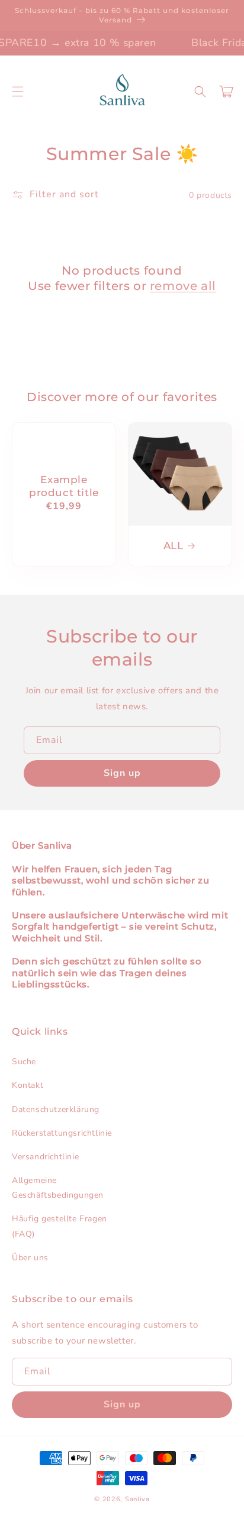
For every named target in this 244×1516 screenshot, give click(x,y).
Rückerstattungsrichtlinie (62, 1133)
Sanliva (137, 1499)
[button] (18, 92)
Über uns (30, 1257)
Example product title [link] (64, 486)
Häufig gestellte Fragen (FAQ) (59, 1226)
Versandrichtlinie (45, 1156)
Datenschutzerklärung (55, 1109)
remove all (183, 286)
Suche (24, 1061)
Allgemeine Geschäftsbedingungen (58, 1188)
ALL (173, 546)
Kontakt (27, 1085)
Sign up (122, 773)
